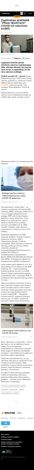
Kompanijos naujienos (14, 446)
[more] (31, 202)
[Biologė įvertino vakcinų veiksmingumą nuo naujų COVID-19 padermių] (17, 179)
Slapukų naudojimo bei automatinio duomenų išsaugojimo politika (11, 443)
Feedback (4, 446)
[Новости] (16, 58)
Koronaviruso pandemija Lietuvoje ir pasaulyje (13, 386)
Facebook (5, 85)
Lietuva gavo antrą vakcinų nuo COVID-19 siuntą (16, 331)
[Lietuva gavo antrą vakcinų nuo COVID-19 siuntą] (17, 316)
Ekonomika (21, 418)
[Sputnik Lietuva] (5, 14)
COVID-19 (16, 393)
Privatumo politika (6, 439)
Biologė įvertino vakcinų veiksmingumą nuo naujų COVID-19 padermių (13, 195)
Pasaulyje (4, 418)
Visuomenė (5, 389)
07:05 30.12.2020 (6, 32)
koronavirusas (13, 389)
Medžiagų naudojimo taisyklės (10, 437)
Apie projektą (5, 434)
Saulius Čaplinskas (6, 393)
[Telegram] (26, 58)
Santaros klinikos (10, 54)
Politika (13, 418)
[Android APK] (6, 452)
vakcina (21, 389)
